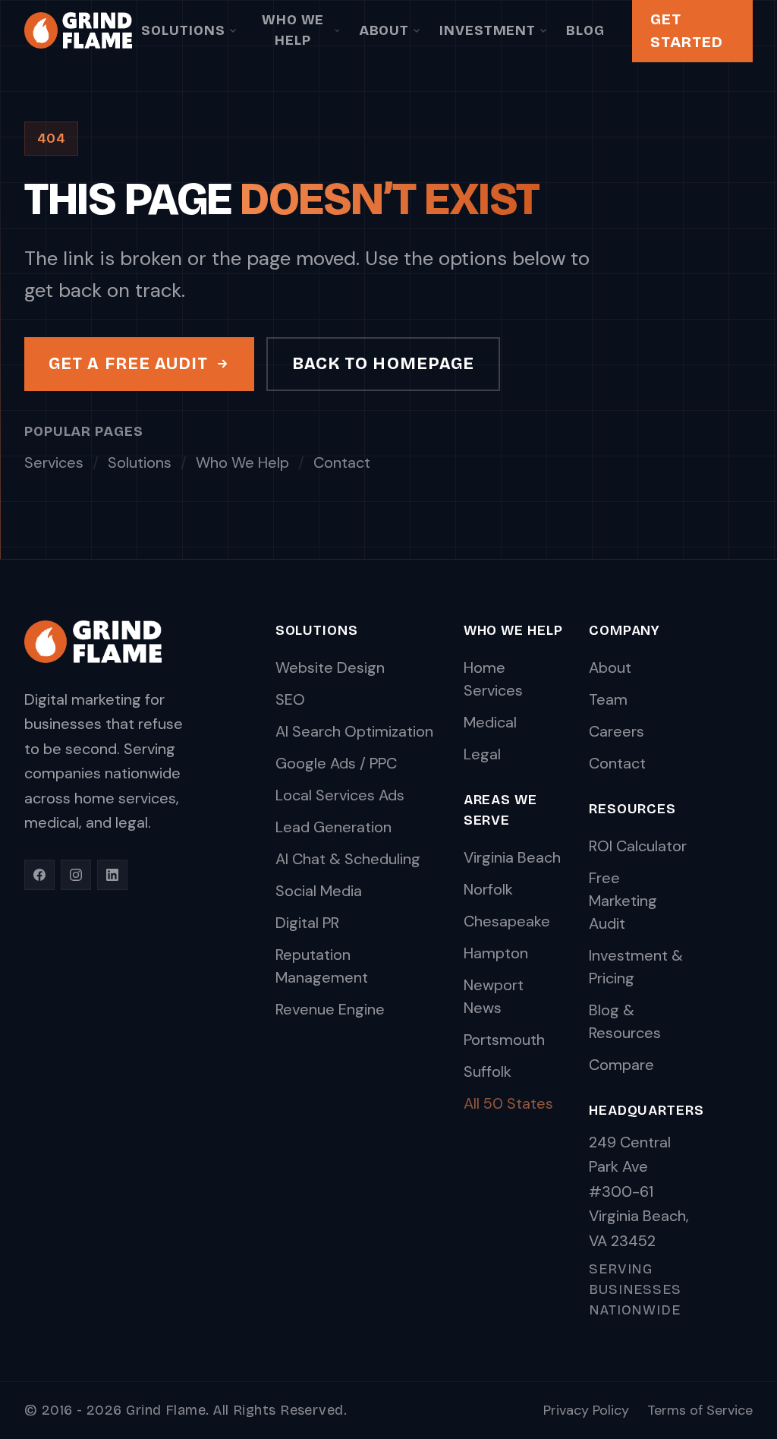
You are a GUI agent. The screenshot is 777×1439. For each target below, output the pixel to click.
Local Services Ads (339, 795)
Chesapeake (507, 921)
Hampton (496, 953)
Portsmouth (504, 1039)
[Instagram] (76, 875)
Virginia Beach (512, 857)
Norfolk (488, 889)
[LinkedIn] (112, 875)
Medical (490, 722)
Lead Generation (333, 827)
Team (608, 699)
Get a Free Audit (129, 364)
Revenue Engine (330, 1009)
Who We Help (293, 30)
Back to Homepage (383, 364)
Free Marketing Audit (623, 900)
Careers (616, 731)
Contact (341, 462)
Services (53, 462)
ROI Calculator (638, 846)
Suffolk (487, 1071)
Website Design (330, 667)
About (384, 30)
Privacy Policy (586, 1410)
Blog (585, 30)
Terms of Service (700, 1410)
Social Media (318, 891)
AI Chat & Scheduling (347, 859)
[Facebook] (39, 875)
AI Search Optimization (354, 731)
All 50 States (508, 1103)
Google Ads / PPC (336, 763)
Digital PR (307, 923)
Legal (482, 754)
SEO (290, 699)
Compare (621, 1065)
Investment (487, 30)
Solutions (183, 30)
